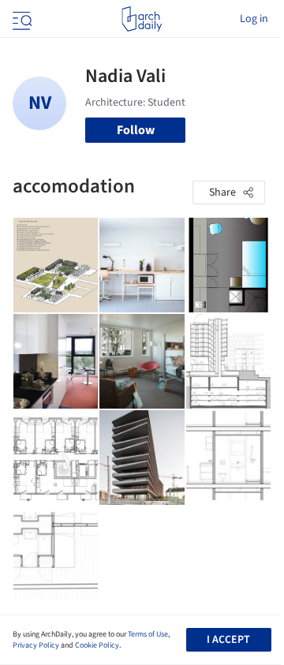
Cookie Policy (97, 645)
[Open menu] (20, 19)
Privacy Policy (36, 645)
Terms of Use (148, 634)
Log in (254, 18)
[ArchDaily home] (141, 19)
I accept (228, 640)
